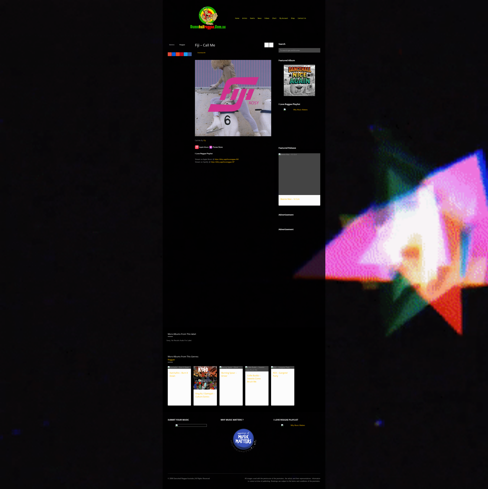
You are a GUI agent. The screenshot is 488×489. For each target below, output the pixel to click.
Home (237, 18)
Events (252, 18)
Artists (244, 18)
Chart (274, 18)
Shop (293, 18)
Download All (201, 52)
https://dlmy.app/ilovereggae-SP (222, 162)
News (259, 18)
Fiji (205, 140)
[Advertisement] (298, 277)
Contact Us (302, 18)
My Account (283, 18)
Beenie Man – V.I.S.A (289, 199)
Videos (266, 18)
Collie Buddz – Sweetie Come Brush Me (254, 378)
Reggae (182, 45)
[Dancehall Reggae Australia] (208, 19)
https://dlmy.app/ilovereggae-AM (227, 159)
